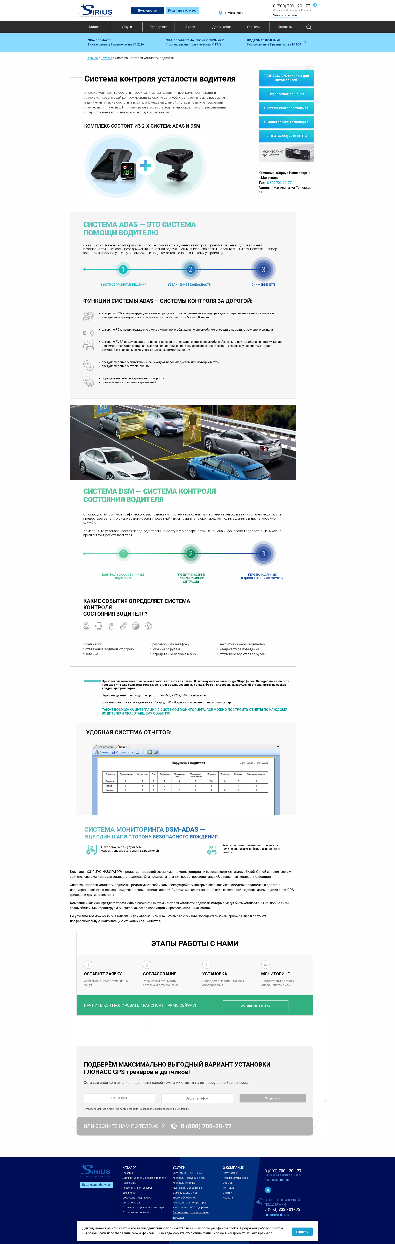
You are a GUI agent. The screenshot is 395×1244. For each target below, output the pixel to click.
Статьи (227, 1192)
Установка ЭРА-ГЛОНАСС (188, 1172)
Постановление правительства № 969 (274, 42)
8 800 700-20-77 (279, 183)
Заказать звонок (285, 15)
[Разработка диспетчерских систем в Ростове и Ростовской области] (96, 10)
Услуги (127, 27)
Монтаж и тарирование (187, 1187)
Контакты (285, 27)
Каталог (95, 27)
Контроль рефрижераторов (190, 1202)
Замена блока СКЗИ (185, 1192)
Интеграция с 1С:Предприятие (191, 1207)
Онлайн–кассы (131, 1202)
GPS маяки (129, 1192)
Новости (228, 1197)
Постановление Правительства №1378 (195, 42)
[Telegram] (315, 5)
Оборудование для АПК (136, 1197)
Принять (302, 1231)
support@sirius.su (277, 1215)
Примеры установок (235, 1177)
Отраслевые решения (135, 1212)
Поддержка (158, 27)
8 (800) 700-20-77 (206, 1126)
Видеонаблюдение (184, 1197)
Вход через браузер (182, 10)
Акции (190, 27)
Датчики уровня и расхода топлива (144, 1177)
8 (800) (283, 1170)
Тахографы (129, 1182)
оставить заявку (256, 1005)
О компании (233, 1168)
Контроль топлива (184, 1182)
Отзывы (253, 27)
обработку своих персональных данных (165, 1109)
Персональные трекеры (137, 1187)
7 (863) (282, 1209)
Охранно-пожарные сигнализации (143, 1207)
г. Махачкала (234, 13)
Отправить (273, 1098)
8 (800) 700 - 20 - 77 (291, 5)
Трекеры (127, 1172)
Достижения (221, 27)
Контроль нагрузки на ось (189, 1177)
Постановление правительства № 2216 (116, 42)
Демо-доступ (147, 10)
